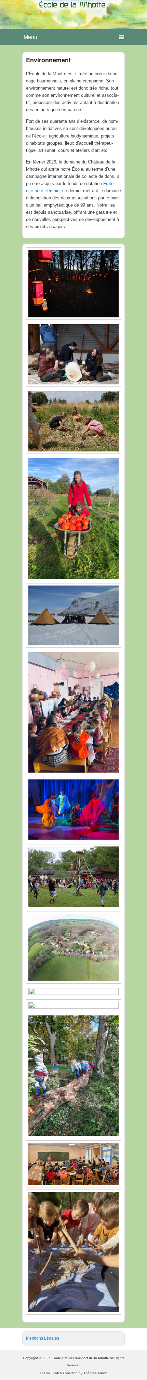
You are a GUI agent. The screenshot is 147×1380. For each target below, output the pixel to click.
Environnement (48, 59)
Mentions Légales (42, 1338)
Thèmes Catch (95, 1373)
